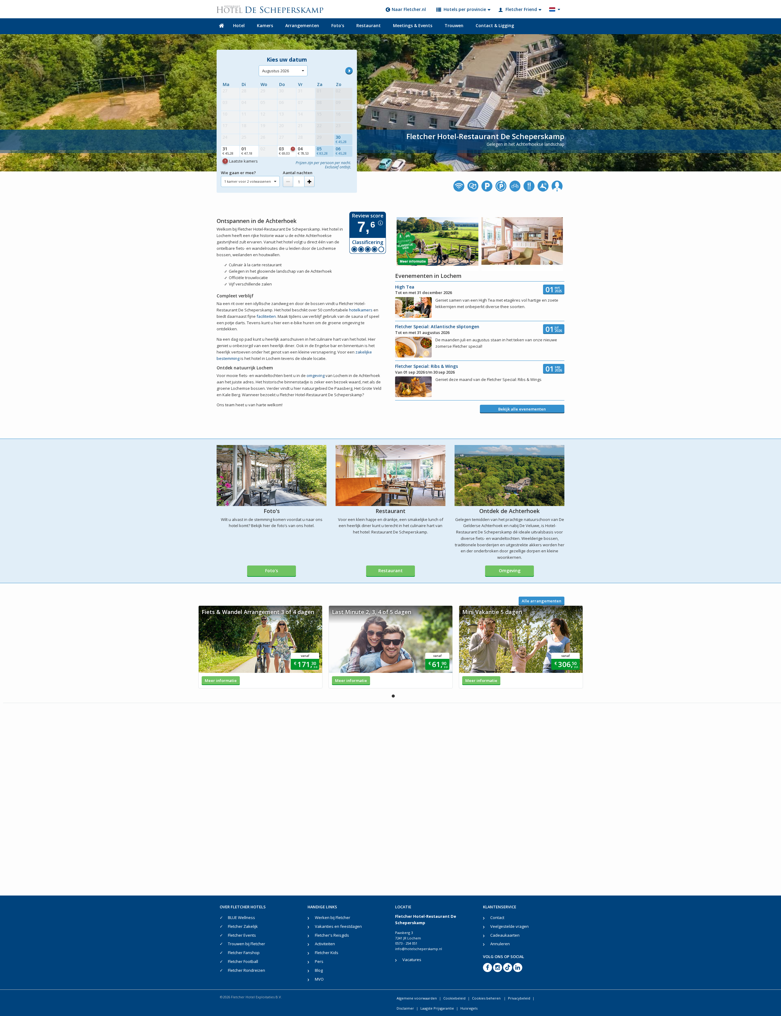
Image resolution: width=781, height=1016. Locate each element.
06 (341, 151)
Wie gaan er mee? (238, 172)
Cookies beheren (487, 998)
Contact (497, 917)
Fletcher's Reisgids (332, 935)
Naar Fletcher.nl (409, 9)
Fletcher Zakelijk (243, 926)
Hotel (239, 25)
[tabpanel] (260, 646)
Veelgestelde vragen (509, 926)
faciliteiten (266, 316)
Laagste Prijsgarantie (437, 1008)
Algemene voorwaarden (417, 998)
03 (286, 151)
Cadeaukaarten (505, 935)
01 (246, 151)
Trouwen (453, 25)
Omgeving (509, 570)
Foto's (337, 25)
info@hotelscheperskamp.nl (418, 948)
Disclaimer (405, 1008)
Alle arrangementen (541, 601)
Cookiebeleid (454, 998)
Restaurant (368, 25)
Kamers (265, 25)
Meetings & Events (412, 25)
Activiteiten (325, 943)
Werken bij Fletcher (332, 917)
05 (322, 151)
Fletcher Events (242, 935)
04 (303, 151)
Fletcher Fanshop (244, 952)
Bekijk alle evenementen (522, 409)
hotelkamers (361, 310)
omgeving (316, 375)
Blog (319, 970)
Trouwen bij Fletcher (246, 943)
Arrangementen (302, 25)
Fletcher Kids (326, 952)
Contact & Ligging (495, 25)
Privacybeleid (519, 998)
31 (227, 151)
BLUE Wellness (241, 917)
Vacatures (411, 959)
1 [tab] (393, 696)
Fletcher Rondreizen (246, 970)
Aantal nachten (297, 172)
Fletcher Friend (521, 9)
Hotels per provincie (464, 9)
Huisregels (468, 1008)
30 (341, 139)
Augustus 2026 (275, 71)
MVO (319, 979)
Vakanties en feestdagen (338, 926)
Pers (319, 961)
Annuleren (500, 943)
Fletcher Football (243, 961)
